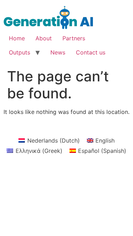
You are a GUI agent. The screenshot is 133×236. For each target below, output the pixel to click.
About (43, 38)
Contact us (90, 52)
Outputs (19, 52)
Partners (73, 38)
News (57, 52)
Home (17, 38)
